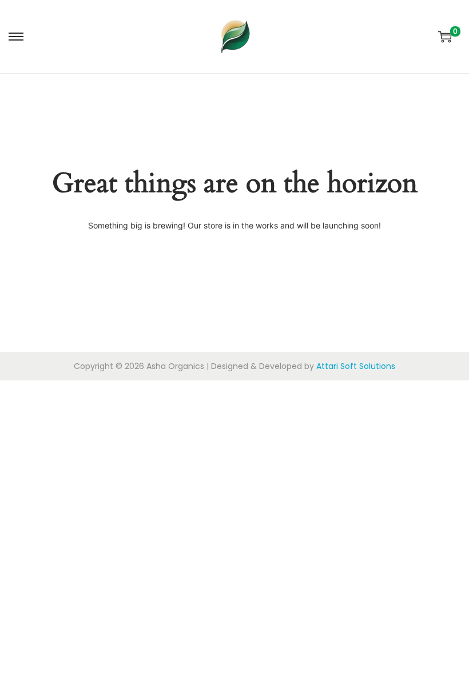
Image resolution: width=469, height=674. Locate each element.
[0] (445, 36)
